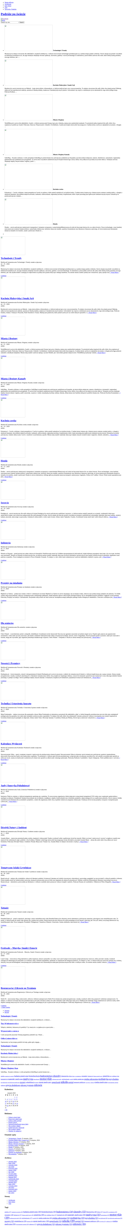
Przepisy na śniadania (11, 583)
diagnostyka (65, 1076)
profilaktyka (103, 1079)
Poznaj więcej (12, 1122)
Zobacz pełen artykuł (14, 1121)
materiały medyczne (15, 1079)
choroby (57, 1075)
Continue (3, 276)
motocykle (46, 1078)
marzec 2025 (12, 1191)
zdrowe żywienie (27, 1085)
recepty (23, 1082)
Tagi (6, 7)
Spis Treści (8, 6)
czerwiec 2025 (12, 1186)
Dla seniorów (7, 623)
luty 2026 (11, 1172)
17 (5, 1103)
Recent (7, 1012)
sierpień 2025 (12, 1182)
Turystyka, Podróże (10, 9)
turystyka (88, 1082)
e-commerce (78, 1076)
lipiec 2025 (11, 1184)
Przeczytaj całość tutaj (15, 1119)
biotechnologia (34, 1076)
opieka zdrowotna (91, 1079)
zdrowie (38, 1085)
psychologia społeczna (14, 1082)
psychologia (4, 1082)
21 (13, 1103)
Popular (7, 1010)
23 (17, 1103)
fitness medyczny (97, 1076)
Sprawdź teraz (12, 1124)
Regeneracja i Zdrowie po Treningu (18, 988)
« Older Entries (5, 1007)
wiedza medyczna (100, 1082)
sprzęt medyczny (45, 1082)
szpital (70, 1082)
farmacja (90, 1076)
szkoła (64, 1081)
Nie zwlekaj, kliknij (14, 1126)
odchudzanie (65, 1079)
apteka (3, 1076)
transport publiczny (79, 1082)
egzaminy (84, 1076)
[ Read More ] (114, 272)
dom (73, 1076)
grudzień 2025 (12, 1175)
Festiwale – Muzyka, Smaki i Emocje (19, 948)
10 (5, 1101)
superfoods (56, 1082)
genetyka (106, 1076)
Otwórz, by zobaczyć (14, 1131)
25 (7, 1105)
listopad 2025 (12, 1177)
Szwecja (5, 502)
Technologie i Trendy (11, 258)
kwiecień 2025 (12, 1189)
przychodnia (114, 1079)
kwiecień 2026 (12, 1168)
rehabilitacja (30, 1082)
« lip (6, 1110)
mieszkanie (36, 1079)
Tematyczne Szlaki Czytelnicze (16, 867)
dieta (70, 1076)
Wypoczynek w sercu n (10, 1031)
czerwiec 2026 (12, 1165)
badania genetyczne (21, 1076)
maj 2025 (11, 1187)
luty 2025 (11, 1193)
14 (13, 1101)
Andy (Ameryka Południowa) (15, 785)
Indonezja (6, 542)
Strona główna (9, 2)
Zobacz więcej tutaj (14, 1117)
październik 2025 (13, 1179)
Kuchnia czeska (8, 420)
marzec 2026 (12, 1170)
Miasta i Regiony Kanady (13, 378)
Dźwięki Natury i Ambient (14, 827)
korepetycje (4, 1079)
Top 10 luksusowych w (10, 1023)
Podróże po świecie (13, 14)
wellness (92, 1082)
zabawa (3, 1085)
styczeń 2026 (12, 1174)
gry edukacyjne (114, 1076)
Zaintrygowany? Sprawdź (16, 1127)
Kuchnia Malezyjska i (9, 1053)
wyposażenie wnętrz (113, 1082)
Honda (4, 460)
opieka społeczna (78, 1079)
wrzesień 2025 (12, 1180)
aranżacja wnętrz (9, 1076)
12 (9, 1101)
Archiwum (8, 4)
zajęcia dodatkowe (13, 1085)
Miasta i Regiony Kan (9, 1068)
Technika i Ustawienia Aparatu (16, 703)
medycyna (28, 1078)
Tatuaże (5, 908)
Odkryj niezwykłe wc (9, 1038)
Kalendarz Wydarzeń (11, 743)
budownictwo (46, 1076)
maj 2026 (11, 1167)
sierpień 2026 (12, 1161)
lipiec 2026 (11, 1163)
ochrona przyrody (56, 1079)
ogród (71, 1079)
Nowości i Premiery (10, 663)
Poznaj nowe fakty (22, 1124)
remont (37, 1082)
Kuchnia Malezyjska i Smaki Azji (17, 298)
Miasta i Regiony (9, 338)
